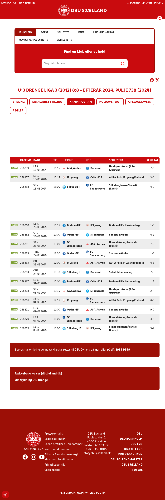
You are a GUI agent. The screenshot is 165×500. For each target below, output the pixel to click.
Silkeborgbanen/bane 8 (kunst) (123, 187)
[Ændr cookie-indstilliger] (5, 494)
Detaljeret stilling (47, 102)
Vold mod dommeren (57, 449)
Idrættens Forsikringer (58, 459)
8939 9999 (122, 349)
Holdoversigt (110, 102)
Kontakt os (9, 3)
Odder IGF (96, 178)
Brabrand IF (97, 168)
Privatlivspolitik (54, 464)
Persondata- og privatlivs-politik (82, 493)
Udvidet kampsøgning (31, 40)
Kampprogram (81, 102)
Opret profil (154, 3)
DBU (139, 433)
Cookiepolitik (52, 470)
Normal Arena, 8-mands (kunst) (123, 244)
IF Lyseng (72, 178)
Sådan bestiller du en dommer (63, 444)
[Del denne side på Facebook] (152, 80)
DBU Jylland (133, 449)
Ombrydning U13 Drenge (31, 380)
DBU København (130, 454)
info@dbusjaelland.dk (97, 453)
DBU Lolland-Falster (126, 459)
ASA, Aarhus (74, 168)
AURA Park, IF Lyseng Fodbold (126, 178)
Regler (18, 110)
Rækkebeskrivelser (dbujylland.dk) (38, 373)
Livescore (62, 40)
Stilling (19, 102)
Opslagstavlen (139, 102)
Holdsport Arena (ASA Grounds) (122, 168)
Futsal (137, 470)
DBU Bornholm (131, 439)
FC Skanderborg (97, 187)
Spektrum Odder (118, 235)
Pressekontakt (53, 433)
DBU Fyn (136, 444)
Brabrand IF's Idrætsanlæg (124, 225)
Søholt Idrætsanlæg (120, 272)
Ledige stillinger (54, 439)
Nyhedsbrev (27, 3)
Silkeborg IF (74, 187)
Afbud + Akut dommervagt (61, 454)
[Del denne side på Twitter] (157, 80)
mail (97, 349)
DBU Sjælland (131, 464)
